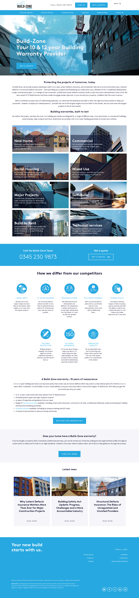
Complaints (124, 555)
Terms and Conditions (58, 580)
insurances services (30, 403)
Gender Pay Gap (88, 555)
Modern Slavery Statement (120, 561)
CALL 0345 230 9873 (61, 5)
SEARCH (116, 3)
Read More (32, 521)
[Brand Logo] (24, 5)
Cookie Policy (124, 558)
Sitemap (90, 561)
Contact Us (90, 558)
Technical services (22, 408)
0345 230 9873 (38, 257)
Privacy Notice (48, 580)
